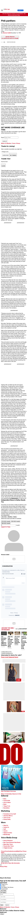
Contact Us (6, 827)
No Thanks (3, 892)
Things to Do (4, 884)
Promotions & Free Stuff (9, 814)
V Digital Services (7, 848)
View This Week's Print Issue (8, 791)
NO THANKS (13, 155)
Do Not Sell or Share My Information (10, 863)
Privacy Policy (7, 819)
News (4, 798)
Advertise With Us (8, 815)
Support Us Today (5, 527)
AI (19, 851)
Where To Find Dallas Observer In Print (11, 794)
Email (3, 137)
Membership (6, 834)
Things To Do (6, 806)
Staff (4, 829)
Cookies (10, 851)
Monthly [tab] (10, 517)
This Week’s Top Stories (7, 887)
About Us (5, 825)
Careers (5, 831)
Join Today (3, 890)
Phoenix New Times (8, 846)
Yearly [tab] (14, 517)
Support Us (20, 10)
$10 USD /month (6, 521)
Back (2, 905)
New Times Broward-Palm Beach (11, 842)
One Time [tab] (4, 517)
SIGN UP (5, 141)
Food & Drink (6, 800)
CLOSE (3, 166)
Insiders (3, 886)
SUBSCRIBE (6, 155)
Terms (13, 143)
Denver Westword (7, 840)
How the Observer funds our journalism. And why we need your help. (14, 14)
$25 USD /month (15, 521)
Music (4, 804)
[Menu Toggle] (2, 10)
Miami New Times (8, 844)
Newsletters (6, 808)
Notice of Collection (6, 143)
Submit (7, 905)
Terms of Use (6, 817)
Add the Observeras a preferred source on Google (10, 37)
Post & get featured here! (9, 657)
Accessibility (15, 851)
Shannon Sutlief (7, 33)
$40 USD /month (6, 523)
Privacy (18, 143)
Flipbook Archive (7, 832)
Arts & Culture (7, 802)
